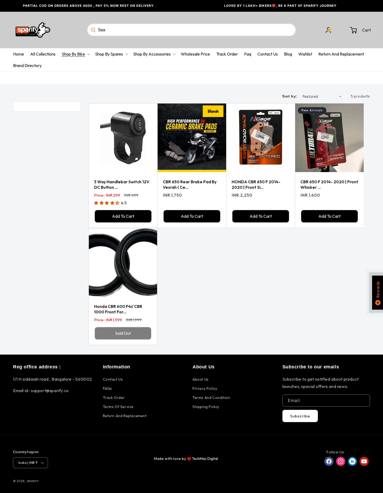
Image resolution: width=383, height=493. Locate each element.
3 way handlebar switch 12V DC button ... (121, 184)
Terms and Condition (211, 397)
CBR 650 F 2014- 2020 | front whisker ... (329, 184)
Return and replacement (125, 415)
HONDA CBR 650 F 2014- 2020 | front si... (256, 184)
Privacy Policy (205, 388)
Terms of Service (118, 406)
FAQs (107, 388)
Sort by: (289, 96)
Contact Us (113, 379)
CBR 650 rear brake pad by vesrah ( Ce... (190, 184)
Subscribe (300, 415)
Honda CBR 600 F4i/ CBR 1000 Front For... (118, 309)
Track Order (114, 397)
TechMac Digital (205, 458)
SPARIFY (33, 481)
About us (201, 379)
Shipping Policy (206, 406)
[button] (357, 30)
